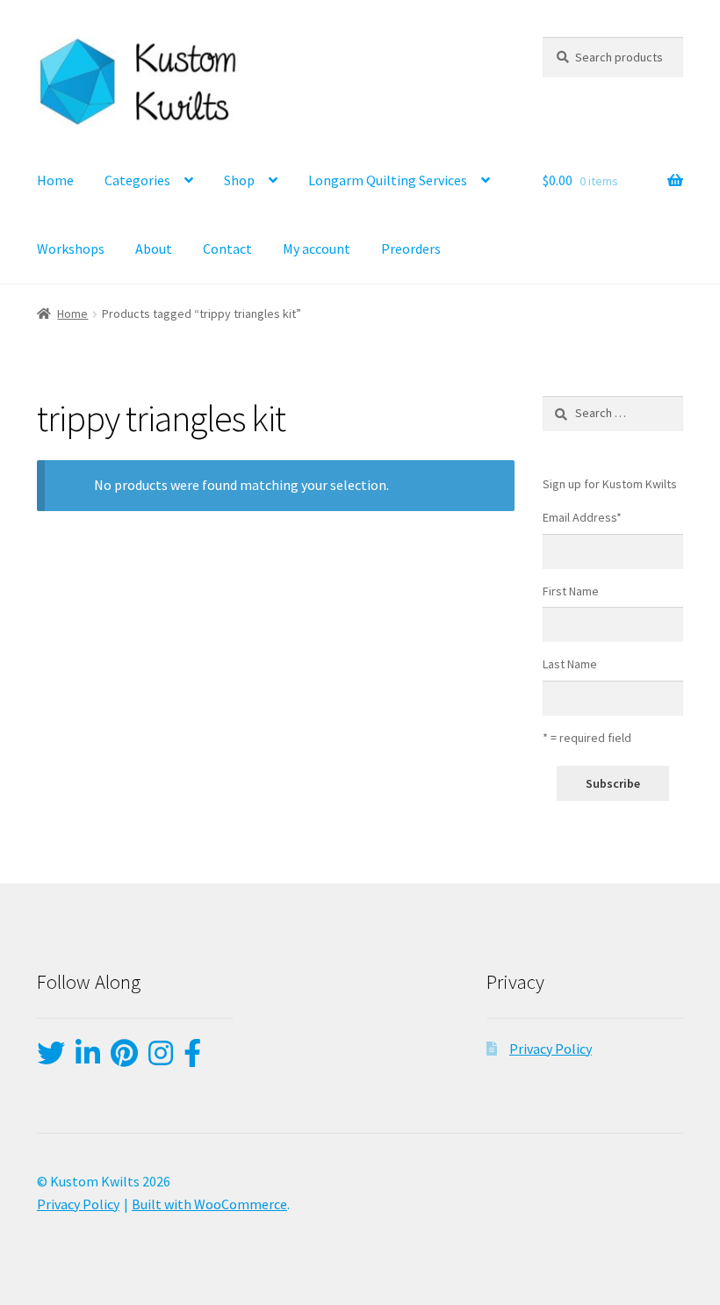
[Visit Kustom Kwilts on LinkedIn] (88, 1058)
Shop (239, 180)
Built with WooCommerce (209, 1204)
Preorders (411, 248)
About (153, 248)
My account (316, 248)
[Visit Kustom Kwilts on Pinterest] (124, 1058)
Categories (137, 180)
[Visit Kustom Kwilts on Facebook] (192, 1058)
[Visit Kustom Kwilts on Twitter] (51, 1058)
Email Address (582, 517)
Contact (227, 248)
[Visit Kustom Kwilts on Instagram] (160, 1058)
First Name (571, 591)
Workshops (70, 248)
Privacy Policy (550, 1048)
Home (55, 180)
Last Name (570, 664)
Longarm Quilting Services (387, 180)
